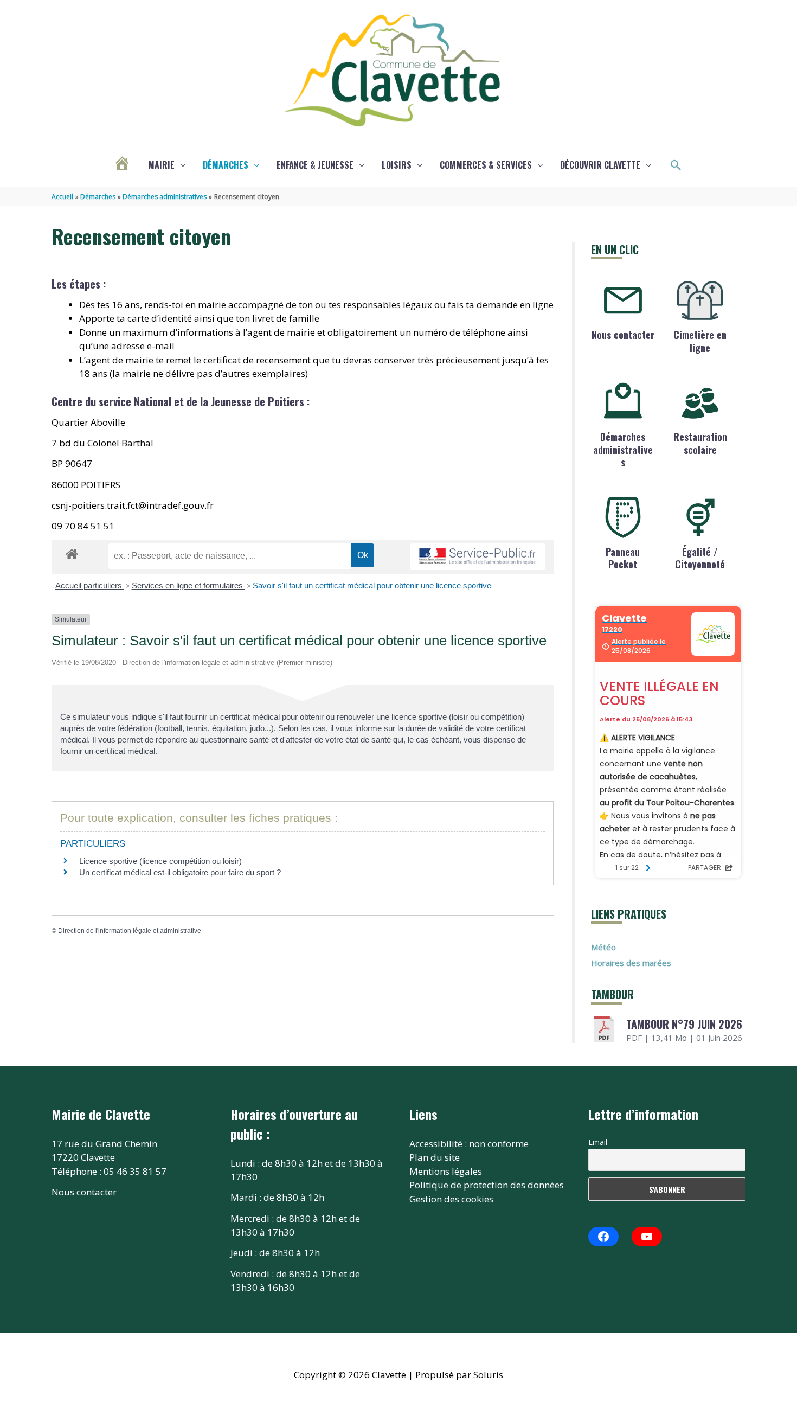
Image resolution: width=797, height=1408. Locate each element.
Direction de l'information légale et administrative (129, 931)
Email (597, 1142)
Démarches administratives (623, 449)
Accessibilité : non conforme (469, 1143)
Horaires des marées (631, 962)
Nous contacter (623, 335)
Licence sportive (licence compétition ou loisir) (160, 861)
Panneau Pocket (623, 558)
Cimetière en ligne (700, 341)
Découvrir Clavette (600, 164)
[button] (676, 165)
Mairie (161, 164)
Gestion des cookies (451, 1199)
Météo (603, 947)
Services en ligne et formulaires (188, 585)
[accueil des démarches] (72, 552)
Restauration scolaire (700, 443)
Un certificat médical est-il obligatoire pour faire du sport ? (180, 872)
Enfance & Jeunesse (315, 164)
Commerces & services (486, 164)
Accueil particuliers (89, 585)
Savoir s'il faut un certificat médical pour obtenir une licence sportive (372, 585)
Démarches (225, 164)
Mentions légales (445, 1171)
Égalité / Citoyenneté (700, 558)
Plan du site (434, 1157)
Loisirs (397, 164)
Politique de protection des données (486, 1185)
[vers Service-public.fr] (477, 556)
